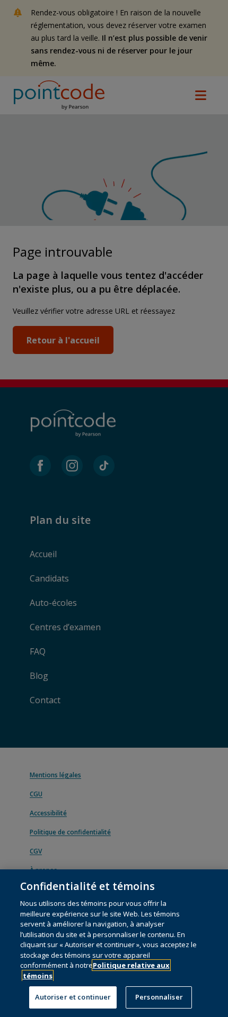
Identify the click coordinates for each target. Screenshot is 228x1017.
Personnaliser (159, 997)
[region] (114, 943)
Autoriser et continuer (73, 997)
